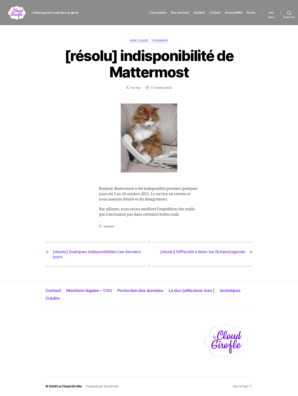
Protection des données (140, 290)
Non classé (139, 40)
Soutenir (199, 12)
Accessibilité (234, 12)
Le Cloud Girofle (69, 386)
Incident (109, 226)
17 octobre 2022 (161, 87)
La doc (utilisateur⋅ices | (191, 290)
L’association (158, 12)
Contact (215, 12)
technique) (230, 290)
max (138, 87)
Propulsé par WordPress (102, 386)
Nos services (180, 12)
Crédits (53, 298)
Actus (251, 12)
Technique (160, 40)
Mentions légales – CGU (89, 290)
